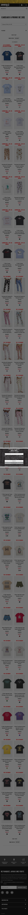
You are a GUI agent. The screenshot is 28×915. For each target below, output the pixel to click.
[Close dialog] (27, 448)
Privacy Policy (13, 458)
